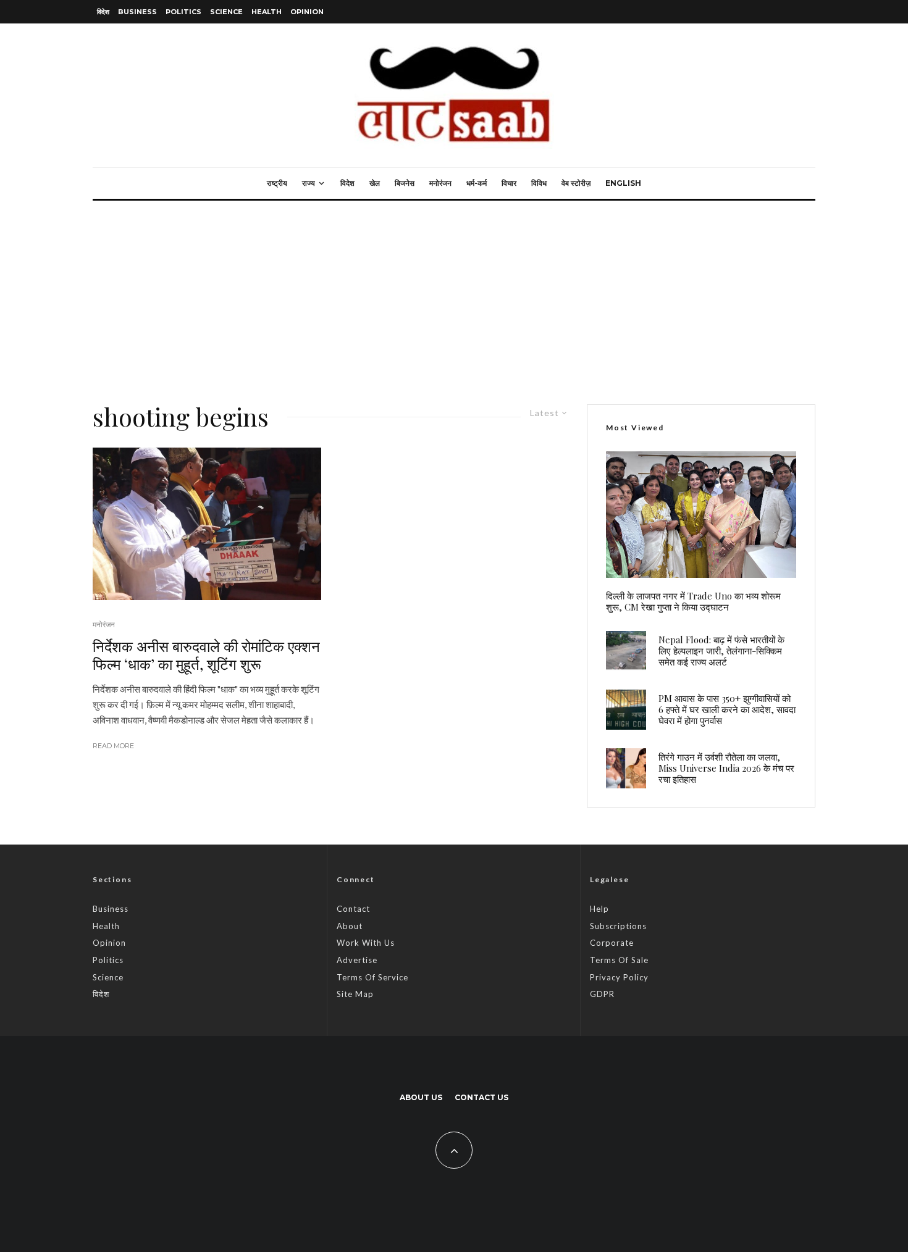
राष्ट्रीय (277, 183)
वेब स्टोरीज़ (576, 183)
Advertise (357, 960)
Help (599, 909)
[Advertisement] (454, 293)
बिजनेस (404, 183)
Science (226, 11)
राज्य (308, 183)
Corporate (612, 943)
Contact (353, 909)
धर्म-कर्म (476, 183)
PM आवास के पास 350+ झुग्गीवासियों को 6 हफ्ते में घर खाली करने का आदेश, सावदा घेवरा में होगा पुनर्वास (727, 709)
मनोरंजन (440, 183)
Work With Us (366, 943)
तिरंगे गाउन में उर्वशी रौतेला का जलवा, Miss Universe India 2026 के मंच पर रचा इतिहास (726, 768)
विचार (509, 183)
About (350, 926)
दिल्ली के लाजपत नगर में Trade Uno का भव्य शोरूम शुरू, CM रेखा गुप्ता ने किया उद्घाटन (693, 601)
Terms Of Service (372, 977)
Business (137, 11)
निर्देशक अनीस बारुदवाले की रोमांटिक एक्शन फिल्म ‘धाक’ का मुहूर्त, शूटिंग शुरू (206, 655)
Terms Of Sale (619, 960)
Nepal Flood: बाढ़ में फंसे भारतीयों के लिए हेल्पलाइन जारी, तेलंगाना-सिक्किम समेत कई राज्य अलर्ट (721, 650)
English (623, 183)
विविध (539, 183)
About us (421, 1097)
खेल (374, 183)
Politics (183, 11)
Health (266, 11)
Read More (113, 745)
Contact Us (481, 1097)
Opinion (307, 11)
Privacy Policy (619, 977)
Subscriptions (618, 926)
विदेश (103, 11)
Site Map (355, 994)
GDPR (602, 994)
